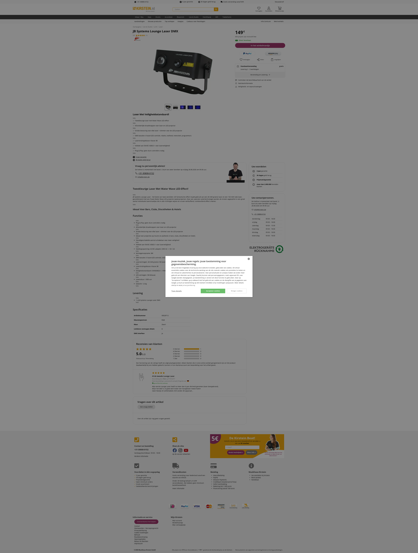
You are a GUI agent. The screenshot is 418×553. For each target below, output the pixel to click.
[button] (176, 291)
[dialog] (209, 276)
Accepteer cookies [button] (213, 291)
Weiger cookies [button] (236, 291)
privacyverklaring (189, 285)
